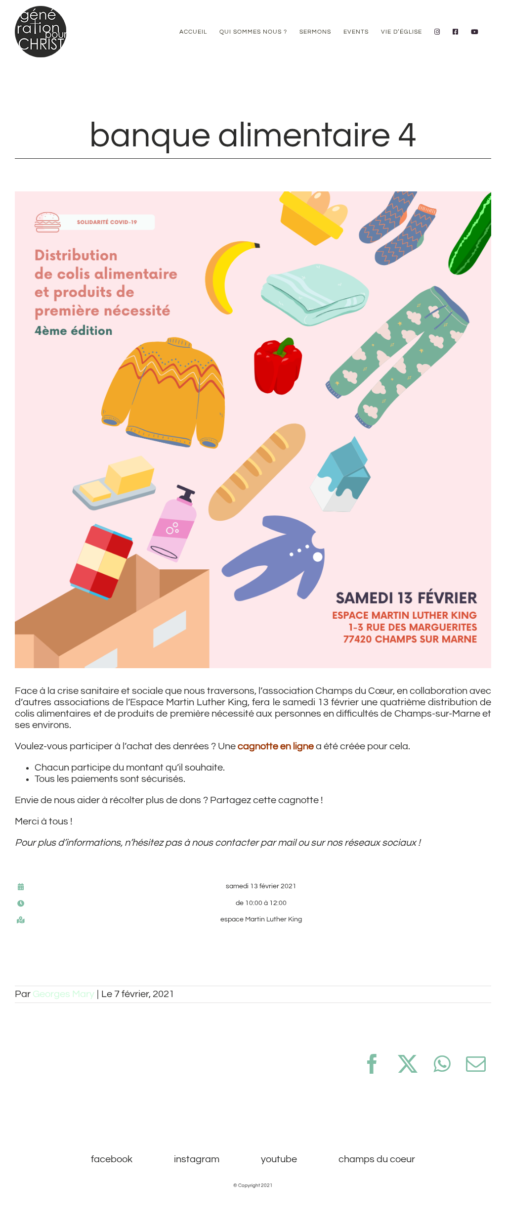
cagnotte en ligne (276, 746)
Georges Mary (63, 994)
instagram (196, 1159)
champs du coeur (376, 1159)
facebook (111, 1159)
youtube (279, 1159)
